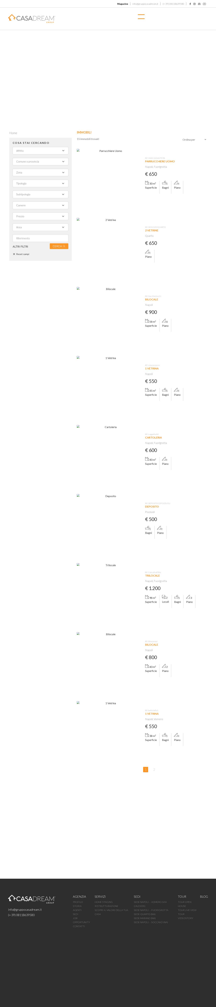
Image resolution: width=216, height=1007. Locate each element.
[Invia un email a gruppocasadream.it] (199, 3)
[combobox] (39, 150)
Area (19, 227)
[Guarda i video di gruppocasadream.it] (204, 3)
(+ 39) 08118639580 (21, 915)
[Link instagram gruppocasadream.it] (194, 3)
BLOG (204, 896)
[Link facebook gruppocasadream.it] (190, 3)
